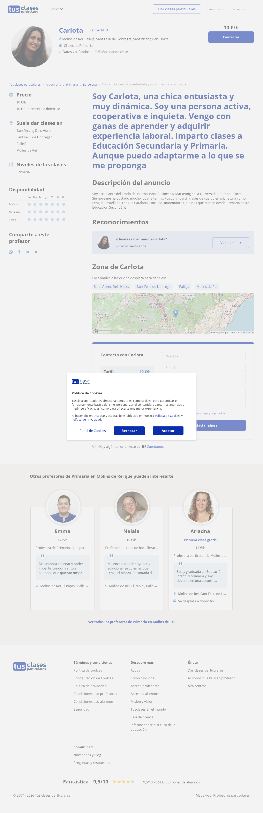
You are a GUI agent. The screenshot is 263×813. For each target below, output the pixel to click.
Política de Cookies (167, 416)
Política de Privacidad (86, 419)
